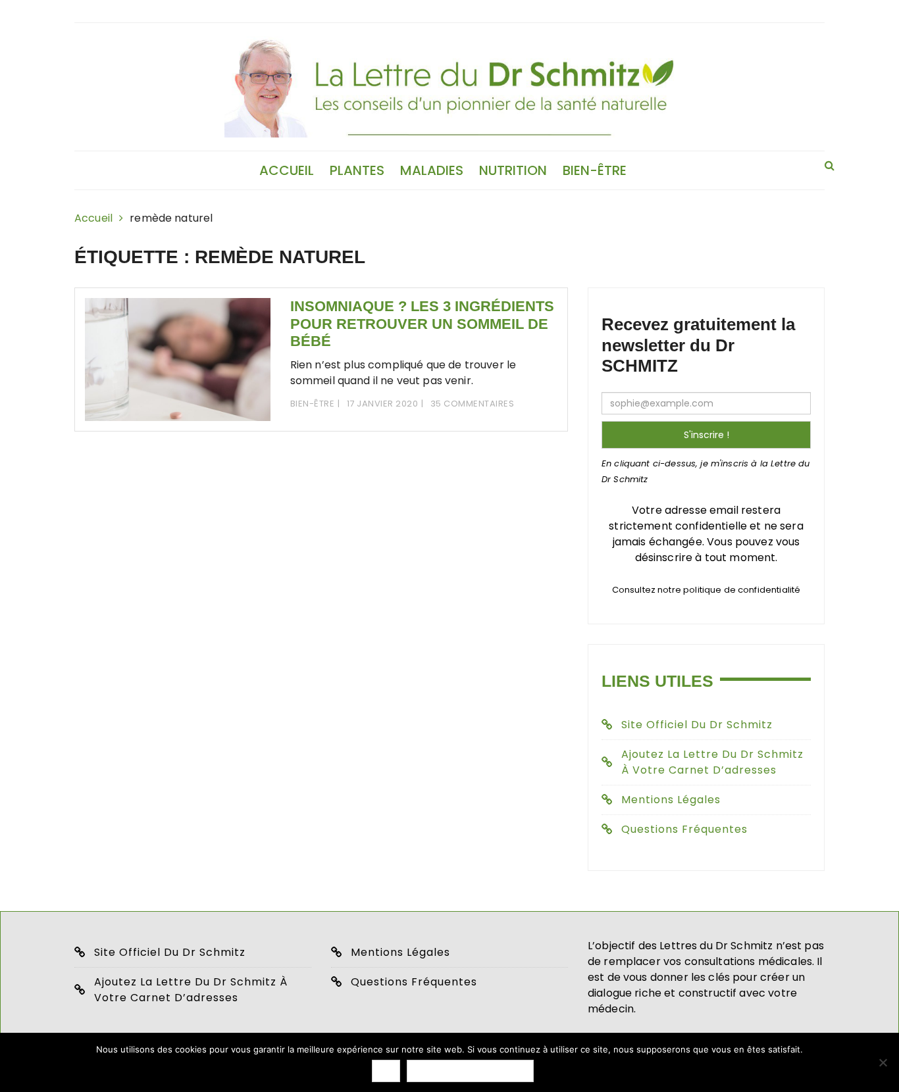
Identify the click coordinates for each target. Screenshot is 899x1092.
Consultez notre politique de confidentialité (706, 589)
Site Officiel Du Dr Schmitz (169, 952)
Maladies (431, 170)
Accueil (286, 170)
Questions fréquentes (684, 829)
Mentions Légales (671, 799)
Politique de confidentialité (470, 1071)
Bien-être (595, 170)
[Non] (882, 1062)
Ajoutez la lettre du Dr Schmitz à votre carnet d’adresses (712, 762)
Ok (386, 1071)
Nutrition (513, 170)
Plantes (357, 170)
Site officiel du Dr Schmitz (697, 724)
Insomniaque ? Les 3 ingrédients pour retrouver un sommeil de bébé (422, 323)
